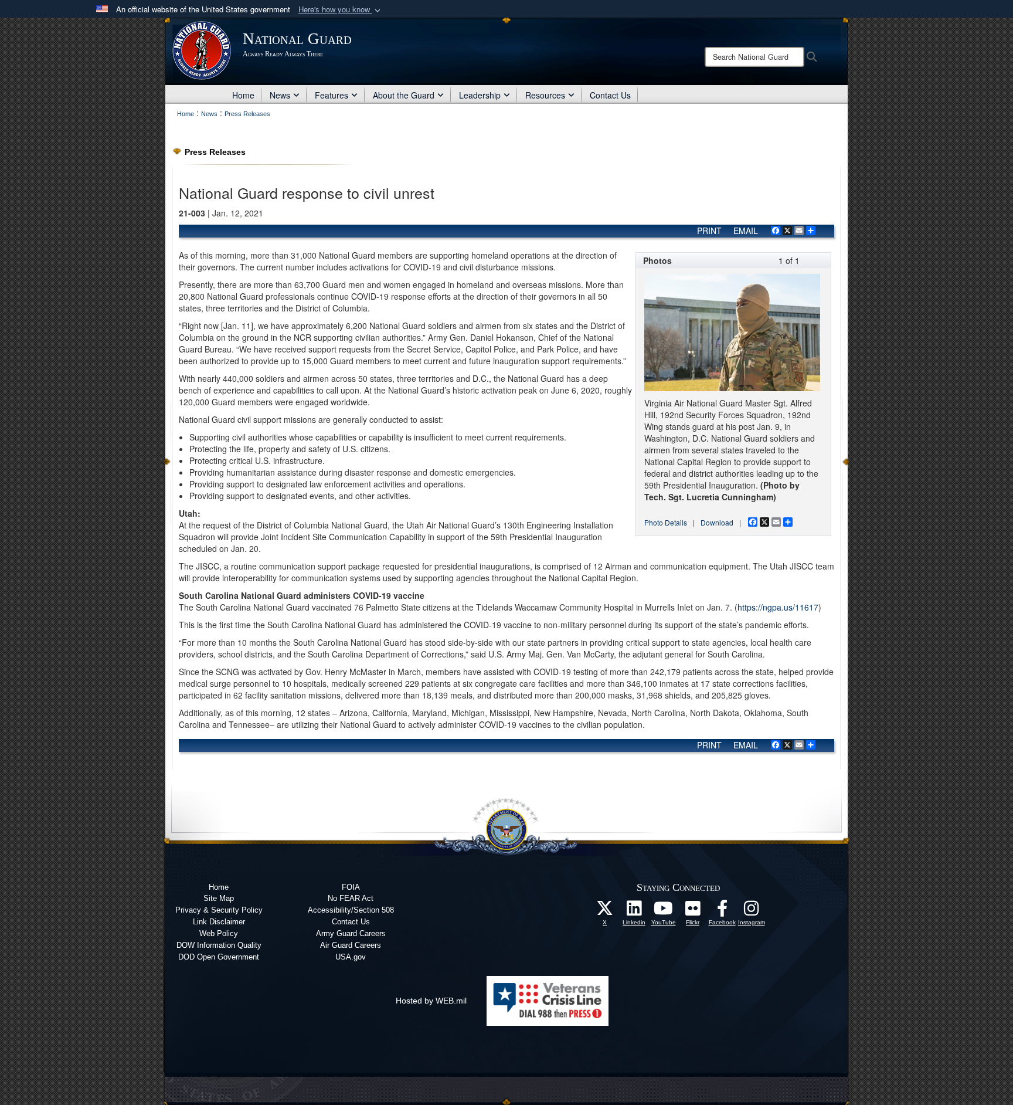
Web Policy (218, 933)
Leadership (480, 95)
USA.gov (350, 957)
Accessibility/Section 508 (351, 910)
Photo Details (665, 522)
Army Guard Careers (351, 933)
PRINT (709, 230)
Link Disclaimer (219, 921)
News (280, 95)
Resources (545, 95)
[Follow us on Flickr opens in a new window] (693, 911)
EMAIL (745, 230)
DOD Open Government (218, 957)
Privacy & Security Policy (219, 910)
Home (243, 95)
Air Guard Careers (350, 945)
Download (717, 522)
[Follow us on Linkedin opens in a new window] (634, 911)
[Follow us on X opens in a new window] (605, 911)
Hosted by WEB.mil (431, 1000)
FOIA (351, 887)
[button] (340, 10)
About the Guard (403, 95)
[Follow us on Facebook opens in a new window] (722, 911)
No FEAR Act (350, 898)
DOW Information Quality (218, 945)
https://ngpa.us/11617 (777, 607)
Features (331, 95)
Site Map (218, 898)
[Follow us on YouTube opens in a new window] (663, 911)
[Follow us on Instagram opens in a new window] (751, 911)
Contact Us (610, 95)
